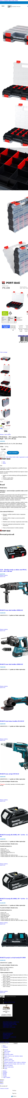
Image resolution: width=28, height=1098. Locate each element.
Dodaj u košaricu (12, 452)
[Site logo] (14, 8)
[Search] (26, 6)
